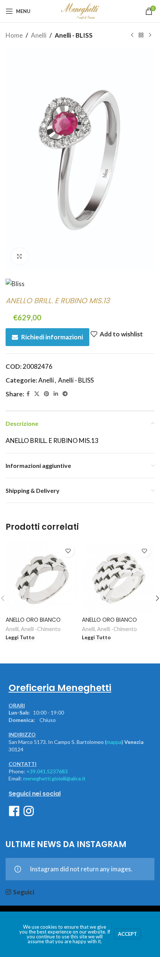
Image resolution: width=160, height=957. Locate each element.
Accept (127, 934)
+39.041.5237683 (47, 771)
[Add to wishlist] (67, 550)
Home (14, 35)
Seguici (23, 892)
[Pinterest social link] (46, 394)
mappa (114, 742)
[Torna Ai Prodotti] (141, 35)
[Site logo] (80, 10)
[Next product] (149, 35)
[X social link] (37, 394)
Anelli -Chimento (41, 629)
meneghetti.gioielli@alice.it (54, 778)
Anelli (39, 35)
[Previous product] (132, 35)
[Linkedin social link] (55, 394)
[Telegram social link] (65, 394)
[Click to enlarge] (19, 256)
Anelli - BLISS (74, 35)
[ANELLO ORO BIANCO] (42, 577)
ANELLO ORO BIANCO (33, 620)
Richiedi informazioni (52, 337)
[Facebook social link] (28, 394)
